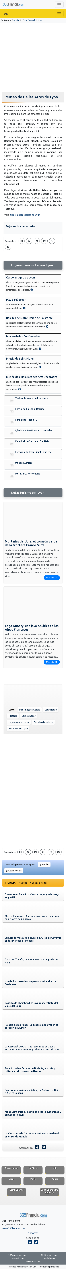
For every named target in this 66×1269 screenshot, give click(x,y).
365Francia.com (33, 1261)
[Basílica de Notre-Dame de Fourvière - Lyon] (47, 326)
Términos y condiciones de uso (22, 1266)
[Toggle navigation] (59, 5)
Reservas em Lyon (18, 728)
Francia (15, 20)
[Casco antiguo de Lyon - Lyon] (31, 289)
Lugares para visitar (18, 722)
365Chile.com (48, 1258)
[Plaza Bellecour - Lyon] (24, 308)
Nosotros (33, 1233)
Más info (50, 577)
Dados (23, 882)
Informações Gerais (29, 709)
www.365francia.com (13, 1228)
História (12, 716)
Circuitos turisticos (43, 722)
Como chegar (28, 716)
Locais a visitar (39, 882)
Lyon (5, 14)
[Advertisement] (33, 57)
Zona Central (28, 20)
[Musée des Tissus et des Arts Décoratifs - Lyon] (19, 389)
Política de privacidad (49, 1266)
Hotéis (45, 864)
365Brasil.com (17, 1258)
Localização (51, 709)
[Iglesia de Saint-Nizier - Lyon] (40, 367)
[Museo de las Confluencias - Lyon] (40, 348)
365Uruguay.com (49, 1255)
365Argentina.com (17, 1255)
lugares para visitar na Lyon (25, 214)
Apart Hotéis (15, 870)
